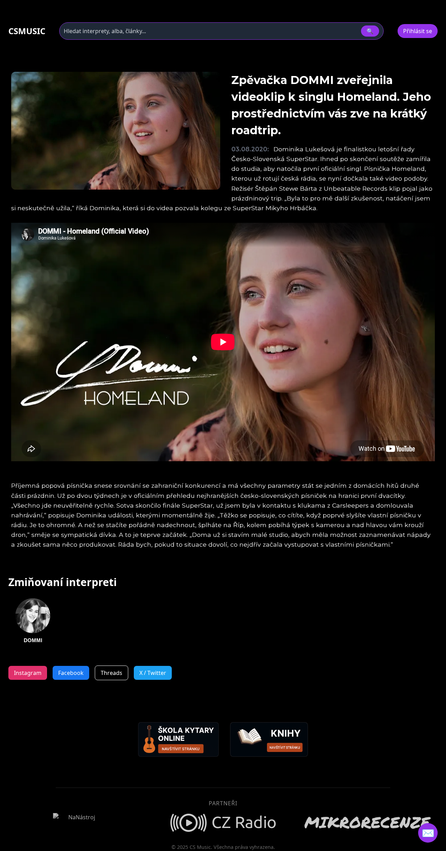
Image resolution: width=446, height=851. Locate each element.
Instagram (27, 673)
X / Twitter (152, 673)
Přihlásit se (417, 31)
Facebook (71, 673)
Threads (111, 673)
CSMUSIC (26, 31)
